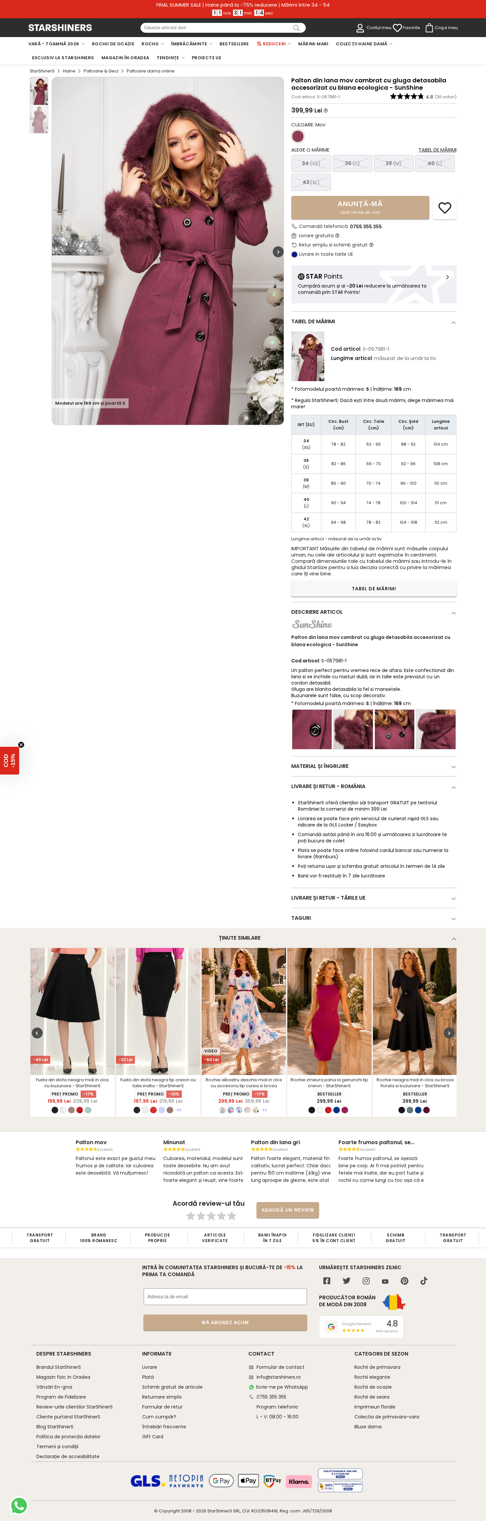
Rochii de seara (371, 1397)
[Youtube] (385, 1282)
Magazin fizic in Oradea (63, 1377)
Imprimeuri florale (374, 1407)
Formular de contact (280, 1367)
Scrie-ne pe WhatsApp (282, 1387)
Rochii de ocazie (373, 1387)
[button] (9, 761)
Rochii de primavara (377, 1367)
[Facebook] (327, 1281)
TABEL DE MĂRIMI (374, 588)
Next (278, 251)
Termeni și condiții (57, 1446)
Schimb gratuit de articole (172, 1387)
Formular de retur (162, 1407)
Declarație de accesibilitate (68, 1456)
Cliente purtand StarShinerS (68, 1416)
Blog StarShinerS (54, 1426)
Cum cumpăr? (159, 1416)
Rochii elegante (372, 1377)
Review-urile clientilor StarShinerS (74, 1407)
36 (352, 163)
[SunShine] (312, 629)
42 (311, 182)
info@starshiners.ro (279, 1377)
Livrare (149, 1367)
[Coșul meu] (429, 28)
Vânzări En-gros (54, 1387)
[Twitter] (346, 1281)
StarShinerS (42, 71)
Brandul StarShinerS (58, 1367)
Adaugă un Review (288, 1210)
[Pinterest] (404, 1281)
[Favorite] (397, 28)
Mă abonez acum (225, 1322)
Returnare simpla (162, 1397)
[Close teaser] (21, 744)
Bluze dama (368, 1426)
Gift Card (152, 1436)
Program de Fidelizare (61, 1397)
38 (393, 163)
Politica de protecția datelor (68, 1436)
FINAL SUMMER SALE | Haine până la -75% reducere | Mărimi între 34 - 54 (243, 5)
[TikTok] (424, 1281)
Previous (37, 1032)
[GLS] (148, 1486)
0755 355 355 (366, 226)
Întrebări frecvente (164, 1426)
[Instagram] (366, 1281)
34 (311, 163)
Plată (148, 1377)
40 (434, 163)
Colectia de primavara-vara (386, 1416)
